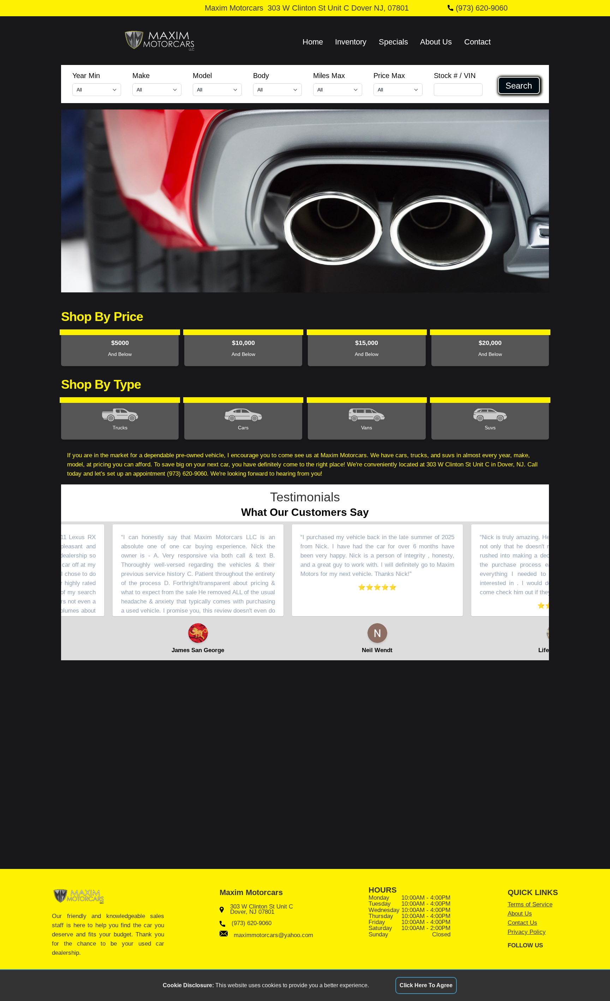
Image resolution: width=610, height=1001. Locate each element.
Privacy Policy (527, 931)
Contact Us (522, 922)
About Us (436, 41)
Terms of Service (530, 904)
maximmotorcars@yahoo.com (273, 935)
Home (313, 41)
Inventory (350, 41)
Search (519, 85)
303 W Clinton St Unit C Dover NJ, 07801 (338, 8)
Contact (477, 41)
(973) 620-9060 (482, 8)
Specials (393, 41)
